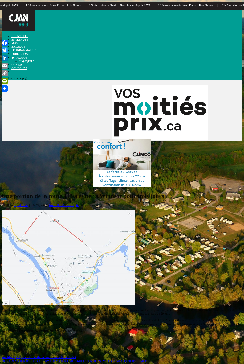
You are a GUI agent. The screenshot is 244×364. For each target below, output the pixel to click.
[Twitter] (4, 50)
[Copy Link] (4, 73)
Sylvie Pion (21, 205)
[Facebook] (4, 43)
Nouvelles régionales (61, 205)
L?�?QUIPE (26, 61)
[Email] (4, 65)
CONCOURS (19, 68)
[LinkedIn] (4, 58)
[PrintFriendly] (4, 81)
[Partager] (4, 88)
